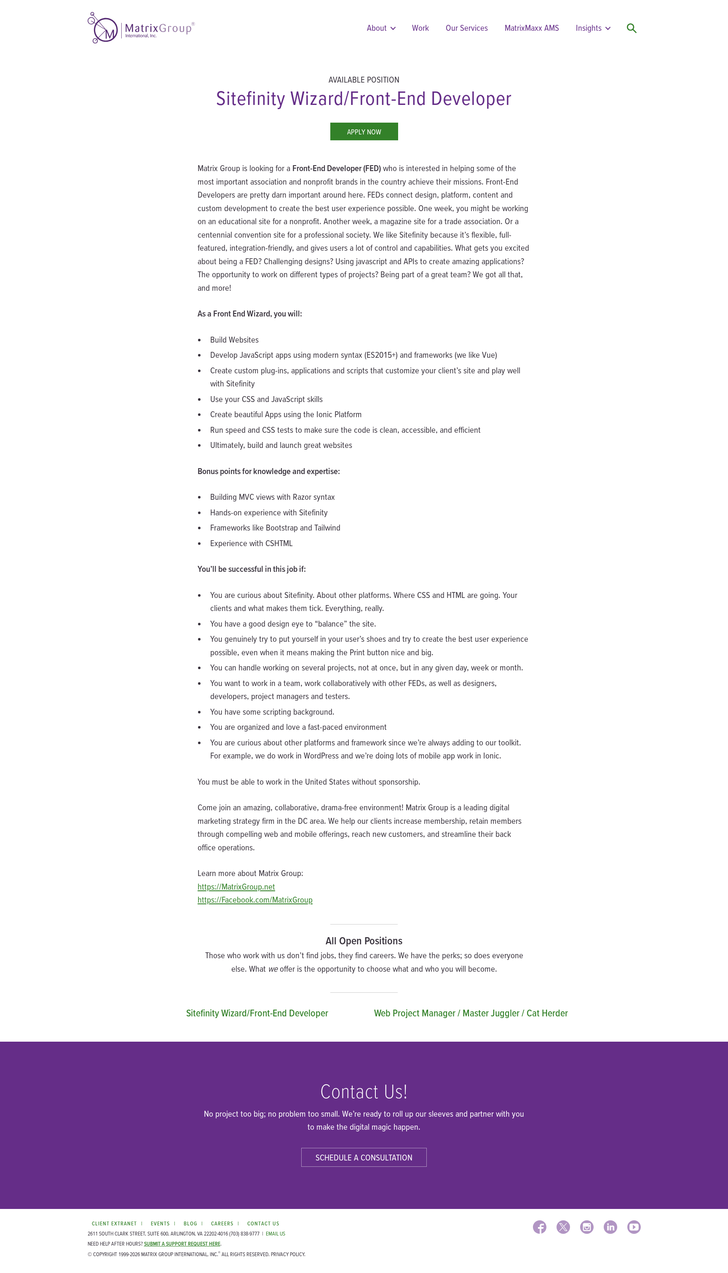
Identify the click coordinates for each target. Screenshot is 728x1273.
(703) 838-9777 (244, 1233)
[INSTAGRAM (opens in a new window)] (587, 1227)
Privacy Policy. (288, 1254)
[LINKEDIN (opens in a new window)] (610, 1227)
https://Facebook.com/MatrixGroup (255, 899)
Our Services (467, 27)
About (377, 27)
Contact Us (263, 1223)
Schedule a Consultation (364, 1157)
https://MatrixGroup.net (236, 886)
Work (420, 27)
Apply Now (364, 131)
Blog (190, 1223)
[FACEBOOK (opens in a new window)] (539, 1227)
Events (160, 1223)
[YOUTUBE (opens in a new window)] (634, 1227)
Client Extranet (114, 1223)
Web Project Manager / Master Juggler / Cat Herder (471, 1012)
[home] (141, 28)
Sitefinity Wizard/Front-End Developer (257, 1012)
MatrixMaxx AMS (532, 27)
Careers (222, 1223)
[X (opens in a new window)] (563, 1227)
